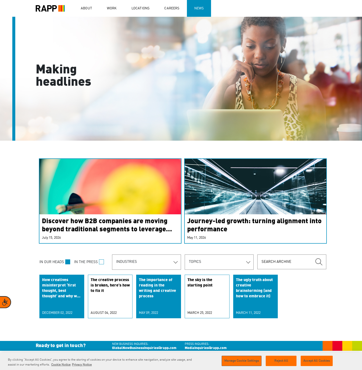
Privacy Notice (82, 364)
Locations (141, 8)
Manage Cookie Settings (241, 360)
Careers (171, 8)
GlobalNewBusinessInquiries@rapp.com (144, 348)
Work (112, 8)
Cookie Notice (61, 364)
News (199, 8)
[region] (181, 361)
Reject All (281, 360)
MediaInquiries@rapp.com (206, 348)
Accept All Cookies (316, 360)
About (86, 8)
